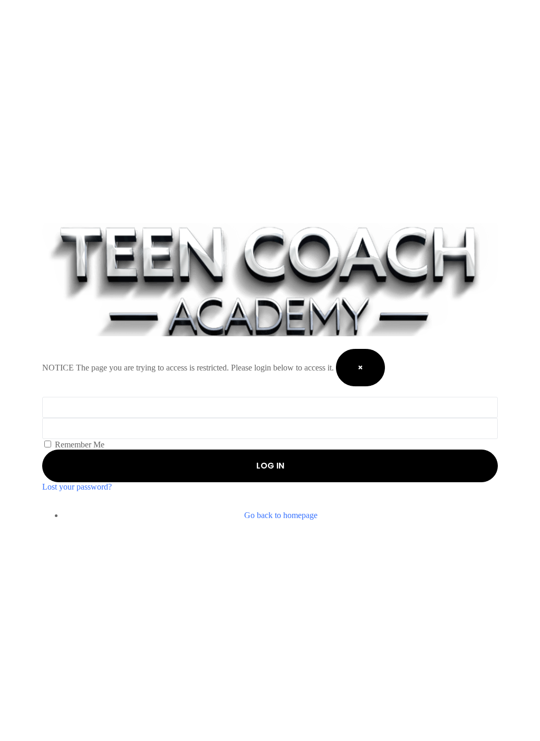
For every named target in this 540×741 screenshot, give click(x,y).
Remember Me (78, 444)
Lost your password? (77, 486)
